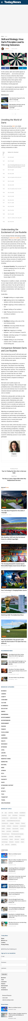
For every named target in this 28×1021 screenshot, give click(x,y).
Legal (3, 750)
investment (22, 826)
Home (2, 36)
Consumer (4, 699)
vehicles (7, 844)
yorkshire (13, 844)
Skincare (17, 839)
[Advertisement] (14, 19)
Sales (3, 782)
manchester (15, 828)
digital (3, 820)
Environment (5, 723)
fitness (23, 823)
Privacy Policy (5, 944)
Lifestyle (4, 755)
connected (22, 815)
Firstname (3, 962)
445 (16, 666)
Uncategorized (5, 803)
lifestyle (8, 828)
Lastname (3, 968)
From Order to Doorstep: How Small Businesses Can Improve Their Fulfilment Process (17, 878)
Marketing (4, 761)
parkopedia (15, 831)
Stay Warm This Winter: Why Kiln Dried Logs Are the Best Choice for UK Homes (18, 671)
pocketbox (4, 836)
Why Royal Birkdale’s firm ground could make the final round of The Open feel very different (13, 641)
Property (4, 779)
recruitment (5, 839)
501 (16, 679)
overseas (9, 831)
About (2, 938)
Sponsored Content (7, 785)
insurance (15, 826)
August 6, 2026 (5, 567)
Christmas (15, 815)
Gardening (4, 738)
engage (12, 823)
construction (5, 818)
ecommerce (5, 823)
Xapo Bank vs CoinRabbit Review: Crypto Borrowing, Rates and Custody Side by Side (18, 916)
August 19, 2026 (13, 101)
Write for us (4, 940)
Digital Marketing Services (13, 820)
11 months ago (12, 674)
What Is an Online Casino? (15, 854)
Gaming (3, 735)
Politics (3, 776)
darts (13, 126)
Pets (2, 773)
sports (22, 839)
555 (9, 645)
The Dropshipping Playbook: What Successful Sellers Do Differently (17, 908)
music (21, 828)
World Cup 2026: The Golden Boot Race (12, 615)
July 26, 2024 (14, 48)
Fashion (3, 726)
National (4, 764)
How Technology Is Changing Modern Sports (14, 590)
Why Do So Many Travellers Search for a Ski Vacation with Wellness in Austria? (18, 861)
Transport (4, 797)
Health (3, 741)
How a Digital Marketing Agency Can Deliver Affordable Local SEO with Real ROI (17, 662)
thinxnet (11, 841)
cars (9, 815)
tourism (17, 841)
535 (10, 567)
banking (11, 812)
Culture (3, 702)
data (20, 818)
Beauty (16, 812)
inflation (9, 826)
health (3, 826)
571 (10, 592)
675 (18, 674)
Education (4, 708)
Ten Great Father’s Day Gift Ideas (16, 677)
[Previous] (12, 114)
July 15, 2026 (4, 645)
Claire (7, 48)
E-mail (2, 956)
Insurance (4, 744)
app (6, 812)
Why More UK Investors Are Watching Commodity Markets (17, 923)
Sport (6, 36)
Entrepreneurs (5, 720)
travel (22, 841)
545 (19, 101)
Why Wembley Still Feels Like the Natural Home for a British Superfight (17, 106)
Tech (2, 794)
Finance (3, 729)
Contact (3, 942)
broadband (22, 812)
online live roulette (15, 238)
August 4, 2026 (5, 592)
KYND (3, 828)
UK (2, 844)
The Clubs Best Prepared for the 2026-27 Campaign (17, 98)
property (11, 836)
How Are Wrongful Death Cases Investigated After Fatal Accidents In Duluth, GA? (17, 901)
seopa (11, 839)
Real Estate (17, 836)
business (4, 815)
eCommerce (4, 705)
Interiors (4, 747)
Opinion (3, 770)
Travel (3, 800)
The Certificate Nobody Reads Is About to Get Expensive (16, 893)
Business (3, 691)
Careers (3, 693)
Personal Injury (5, 834)
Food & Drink (5, 732)
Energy (3, 711)
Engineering (4, 714)
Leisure (3, 752)
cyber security (13, 818)
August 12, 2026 (13, 109)
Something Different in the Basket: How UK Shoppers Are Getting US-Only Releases (17, 869)
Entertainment (5, 717)
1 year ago (11, 666)
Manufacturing (6, 758)
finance (17, 823)
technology (4, 841)
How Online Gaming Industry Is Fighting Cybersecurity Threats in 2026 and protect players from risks (17, 886)
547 (19, 109)
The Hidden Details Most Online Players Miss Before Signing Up (16, 655)
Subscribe (4, 974)
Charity (3, 696)
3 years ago (11, 679)
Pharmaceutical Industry (17, 834)
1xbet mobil (4, 997)
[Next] (15, 114)
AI (2, 812)
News (2, 767)
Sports (3, 791)
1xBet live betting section (8, 1000)
